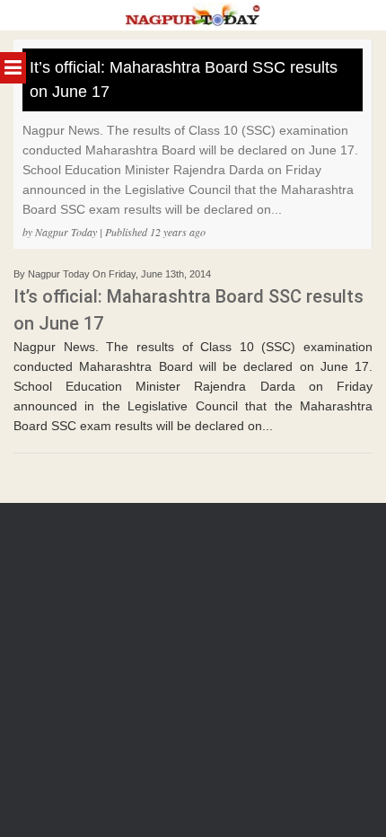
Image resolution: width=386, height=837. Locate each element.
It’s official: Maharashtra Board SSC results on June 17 (184, 79)
